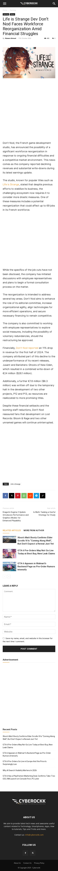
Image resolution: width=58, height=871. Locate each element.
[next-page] (8, 576)
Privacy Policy (39, 863)
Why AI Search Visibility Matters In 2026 (20, 770)
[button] (4, 3)
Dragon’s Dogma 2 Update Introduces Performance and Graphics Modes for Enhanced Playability (16, 516)
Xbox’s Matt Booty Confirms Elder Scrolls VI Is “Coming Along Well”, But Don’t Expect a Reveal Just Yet (36, 540)
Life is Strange (11, 184)
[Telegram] (36, 495)
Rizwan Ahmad (10, 38)
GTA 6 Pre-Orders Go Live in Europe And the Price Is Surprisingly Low (25, 762)
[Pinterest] (18, 495)
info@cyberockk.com (34, 835)
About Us (17, 863)
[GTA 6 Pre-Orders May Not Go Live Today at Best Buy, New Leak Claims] (9, 553)
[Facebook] (5, 495)
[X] (11, 495)
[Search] (54, 3)
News (12, 14)
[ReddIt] (30, 495)
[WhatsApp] (24, 495)
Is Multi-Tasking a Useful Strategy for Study (44, 513)
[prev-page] (4, 576)
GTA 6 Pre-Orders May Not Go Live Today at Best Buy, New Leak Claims (28, 746)
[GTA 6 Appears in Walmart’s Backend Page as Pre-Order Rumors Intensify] (9, 566)
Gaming (13, 10)
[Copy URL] (42, 495)
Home (5, 10)
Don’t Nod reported (27, 347)
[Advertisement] (29, 111)
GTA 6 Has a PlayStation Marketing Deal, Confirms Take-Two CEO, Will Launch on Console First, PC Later (29, 777)
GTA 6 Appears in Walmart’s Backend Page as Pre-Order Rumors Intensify (36, 566)
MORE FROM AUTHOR (34, 530)
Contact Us (27, 863)
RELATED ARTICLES (12, 530)
